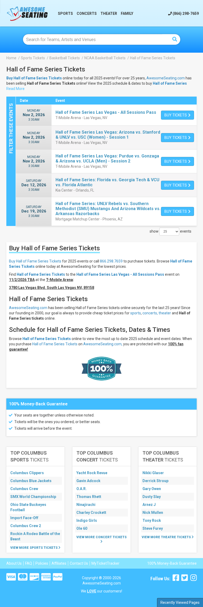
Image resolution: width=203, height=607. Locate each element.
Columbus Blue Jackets (31, 481)
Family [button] (127, 13)
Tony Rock (151, 520)
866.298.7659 (111, 261)
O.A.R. (81, 489)
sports (135, 313)
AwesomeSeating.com (165, 78)
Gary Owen (151, 489)
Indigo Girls (86, 520)
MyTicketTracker (105, 563)
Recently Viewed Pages (180, 602)
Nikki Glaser (153, 473)
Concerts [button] (87, 13)
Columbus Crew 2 (25, 526)
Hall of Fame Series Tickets (46, 339)
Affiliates (59, 563)
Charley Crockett (91, 512)
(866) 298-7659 (185, 13)
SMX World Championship (33, 497)
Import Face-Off (24, 518)
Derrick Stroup (155, 481)
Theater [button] (108, 13)
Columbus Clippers (27, 473)
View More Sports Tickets (34, 548)
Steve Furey (152, 528)
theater (165, 313)
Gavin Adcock (88, 481)
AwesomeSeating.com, (102, 344)
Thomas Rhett (88, 497)
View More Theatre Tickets (167, 537)
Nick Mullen (152, 512)
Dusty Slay (151, 497)
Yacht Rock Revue (91, 473)
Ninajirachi (85, 504)
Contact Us (79, 563)
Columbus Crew (24, 489)
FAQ (28, 563)
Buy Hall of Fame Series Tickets (35, 261)
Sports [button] (65, 13)
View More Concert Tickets (101, 537)
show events (170, 231)
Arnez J (149, 504)
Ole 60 (81, 528)
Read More (15, 89)
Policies (41, 563)
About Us (14, 563)
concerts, (150, 313)
